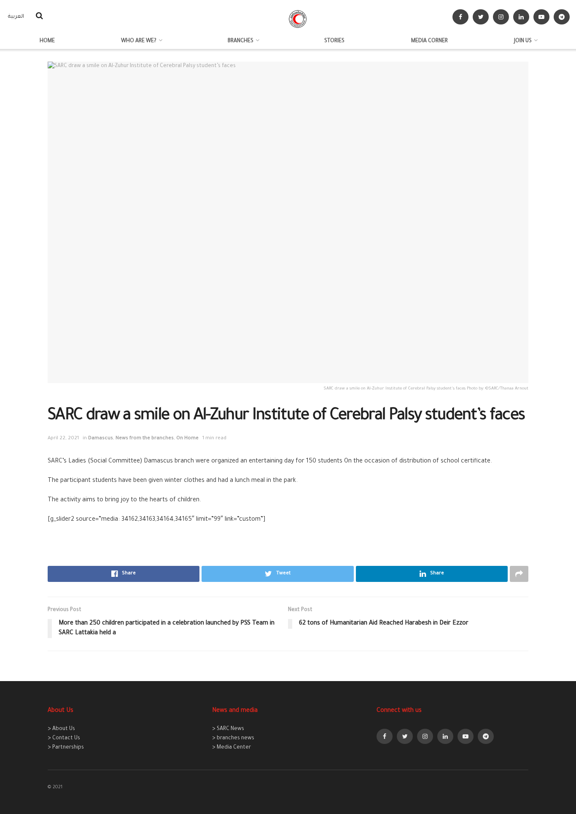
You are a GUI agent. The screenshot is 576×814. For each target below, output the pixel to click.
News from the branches (145, 438)
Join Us (523, 41)
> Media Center (231, 748)
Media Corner (429, 41)
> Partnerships (66, 748)
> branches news (233, 738)
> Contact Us (64, 738)
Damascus (100, 438)
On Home (187, 438)
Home (47, 41)
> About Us (61, 729)
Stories (334, 41)
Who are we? (138, 41)
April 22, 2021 (63, 438)
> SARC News (228, 729)
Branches (240, 41)
